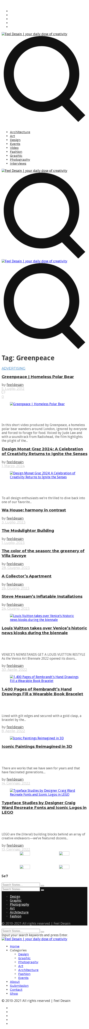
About (15, 982)
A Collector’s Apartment (27, 576)
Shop (14, 993)
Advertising (13, 368)
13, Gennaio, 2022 (16, 849)
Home (14, 946)
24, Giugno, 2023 (16, 609)
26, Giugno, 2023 (15, 588)
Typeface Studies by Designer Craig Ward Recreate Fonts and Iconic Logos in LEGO (44, 807)
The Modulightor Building (28, 530)
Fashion (16, 152)
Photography (20, 159)
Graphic (16, 156)
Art (12, 136)
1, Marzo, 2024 (13, 466)
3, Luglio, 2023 (13, 522)
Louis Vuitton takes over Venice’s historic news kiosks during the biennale (44, 630)
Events (15, 144)
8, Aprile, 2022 (13, 731)
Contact (16, 990)
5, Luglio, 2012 (13, 389)
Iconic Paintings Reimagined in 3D (37, 746)
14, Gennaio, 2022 (16, 783)
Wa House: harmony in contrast (34, 510)
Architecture (20, 132)
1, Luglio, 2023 (13, 543)
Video (14, 148)
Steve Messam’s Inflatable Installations (42, 596)
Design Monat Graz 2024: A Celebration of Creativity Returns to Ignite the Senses (44, 451)
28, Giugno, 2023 (16, 568)
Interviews (18, 163)
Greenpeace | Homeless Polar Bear (38, 376)
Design (15, 140)
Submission (19, 986)
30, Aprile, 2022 (14, 670)
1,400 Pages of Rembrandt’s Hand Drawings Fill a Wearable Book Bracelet (42, 691)
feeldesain (15, 385)
